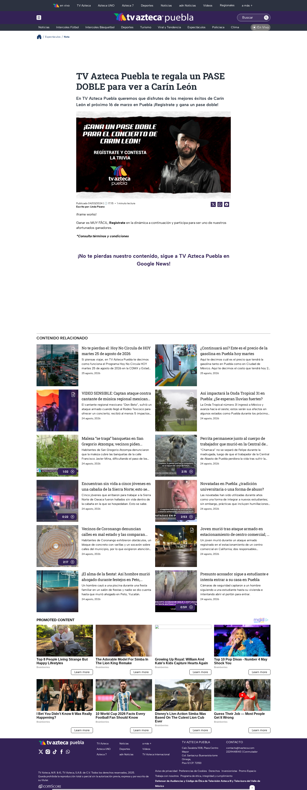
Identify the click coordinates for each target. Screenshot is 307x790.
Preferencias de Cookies (193, 770)
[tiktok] (54, 753)
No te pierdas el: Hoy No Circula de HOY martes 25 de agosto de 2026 (116, 350)
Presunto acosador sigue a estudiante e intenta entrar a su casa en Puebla (234, 576)
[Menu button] (53, 17)
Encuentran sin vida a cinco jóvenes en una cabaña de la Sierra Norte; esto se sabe (116, 486)
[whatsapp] (68, 753)
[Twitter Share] (213, 204)
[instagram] (47, 753)
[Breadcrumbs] (41, 36)
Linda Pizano (97, 206)
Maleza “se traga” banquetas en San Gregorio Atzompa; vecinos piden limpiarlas (112, 441)
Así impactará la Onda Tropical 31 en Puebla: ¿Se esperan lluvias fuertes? (232, 396)
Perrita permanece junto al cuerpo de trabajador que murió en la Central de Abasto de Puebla (233, 441)
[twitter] (40, 753)
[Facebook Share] (226, 204)
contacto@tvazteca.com (240, 747)
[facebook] (61, 753)
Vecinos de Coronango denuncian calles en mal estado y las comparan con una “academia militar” (113, 531)
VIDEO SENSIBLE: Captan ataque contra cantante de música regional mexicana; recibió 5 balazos (116, 396)
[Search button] (266, 17)
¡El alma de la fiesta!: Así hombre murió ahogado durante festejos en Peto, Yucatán (116, 576)
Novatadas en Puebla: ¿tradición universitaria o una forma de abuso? (232, 486)
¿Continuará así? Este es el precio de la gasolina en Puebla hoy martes (234, 350)
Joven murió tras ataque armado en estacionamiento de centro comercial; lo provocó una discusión (235, 531)
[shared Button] (219, 204)
